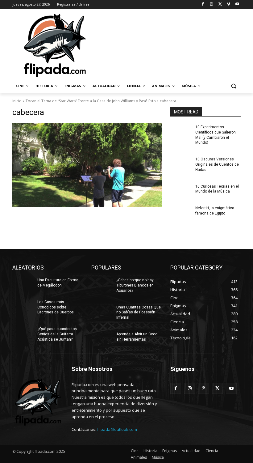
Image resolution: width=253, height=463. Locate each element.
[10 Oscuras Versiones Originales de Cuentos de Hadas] (180, 164)
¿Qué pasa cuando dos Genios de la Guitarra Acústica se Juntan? (57, 334)
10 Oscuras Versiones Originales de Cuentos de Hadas (217, 164)
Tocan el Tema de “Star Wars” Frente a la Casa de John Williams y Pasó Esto (91, 101)
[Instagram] (211, 4)
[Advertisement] (168, 45)
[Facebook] (202, 4)
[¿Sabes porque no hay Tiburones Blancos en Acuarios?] (101, 285)
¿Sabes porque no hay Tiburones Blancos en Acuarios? (135, 285)
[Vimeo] (228, 4)
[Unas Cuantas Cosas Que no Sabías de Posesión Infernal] (101, 312)
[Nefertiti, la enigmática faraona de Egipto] (180, 213)
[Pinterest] (203, 388)
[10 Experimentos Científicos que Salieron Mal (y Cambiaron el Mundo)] (180, 132)
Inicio (17, 101)
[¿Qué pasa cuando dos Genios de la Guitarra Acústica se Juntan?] (22, 333)
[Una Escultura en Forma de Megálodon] (22, 285)
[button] (233, 86)
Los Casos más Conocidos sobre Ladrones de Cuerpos (55, 307)
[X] (220, 4)
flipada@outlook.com (117, 429)
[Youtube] (237, 4)
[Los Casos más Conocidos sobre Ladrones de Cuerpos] (22, 306)
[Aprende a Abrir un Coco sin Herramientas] (101, 339)
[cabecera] (87, 165)
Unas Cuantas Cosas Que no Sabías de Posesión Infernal (138, 312)
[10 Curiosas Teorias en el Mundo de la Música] (180, 191)
